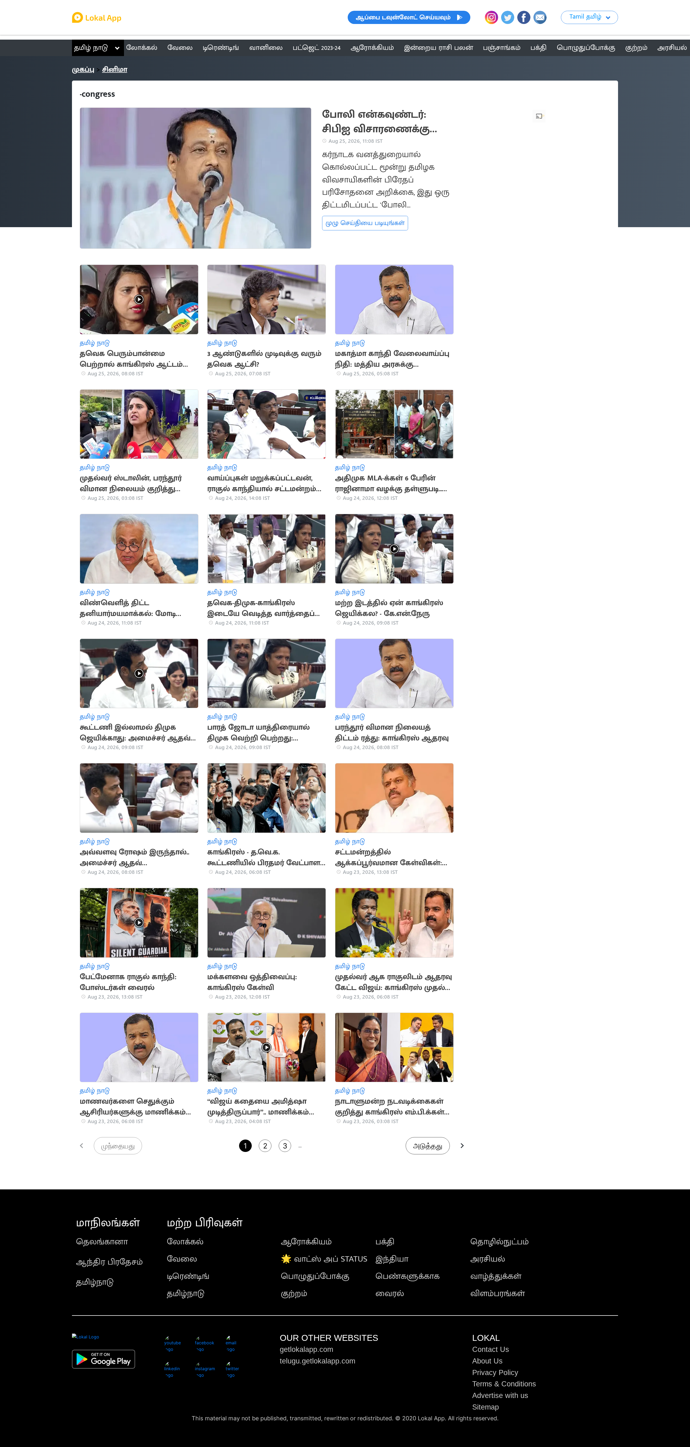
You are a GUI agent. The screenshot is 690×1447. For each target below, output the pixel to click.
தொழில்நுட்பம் (499, 1242)
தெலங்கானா (102, 1242)
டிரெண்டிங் (188, 1276)
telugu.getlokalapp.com (317, 1361)
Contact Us (490, 1349)
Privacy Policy (495, 1373)
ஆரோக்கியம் (306, 1242)
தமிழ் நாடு (91, 48)
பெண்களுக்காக (407, 1276)
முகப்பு (83, 69)
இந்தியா (391, 1259)
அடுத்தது (427, 1145)
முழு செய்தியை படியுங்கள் (365, 223)
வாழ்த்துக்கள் (495, 1276)
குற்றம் (294, 1293)
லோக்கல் (185, 1242)
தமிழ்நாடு (95, 1282)
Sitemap (485, 1407)
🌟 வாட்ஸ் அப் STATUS (324, 1259)
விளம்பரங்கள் (497, 1293)
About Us (487, 1361)
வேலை (182, 1259)
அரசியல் (487, 1259)
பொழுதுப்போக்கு (315, 1276)
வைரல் (389, 1293)
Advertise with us (500, 1395)
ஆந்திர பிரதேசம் (109, 1262)
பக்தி (385, 1242)
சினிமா (114, 69)
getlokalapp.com (306, 1349)
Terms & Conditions (504, 1384)
